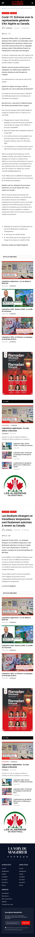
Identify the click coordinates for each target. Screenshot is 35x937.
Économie (13, 13)
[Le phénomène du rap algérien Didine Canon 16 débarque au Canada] (7, 465)
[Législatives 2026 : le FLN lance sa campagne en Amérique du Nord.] (17, 326)
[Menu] (3, 3)
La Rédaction (9, 28)
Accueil (4, 8)
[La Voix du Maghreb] (17, 3)
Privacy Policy (12, 929)
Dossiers (13, 511)
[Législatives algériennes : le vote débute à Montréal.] (17, 270)
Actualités (6, 13)
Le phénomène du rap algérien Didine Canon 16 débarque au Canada (22, 464)
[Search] (32, 3)
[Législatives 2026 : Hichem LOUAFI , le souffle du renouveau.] (17, 298)
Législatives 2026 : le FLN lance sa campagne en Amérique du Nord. (22, 454)
